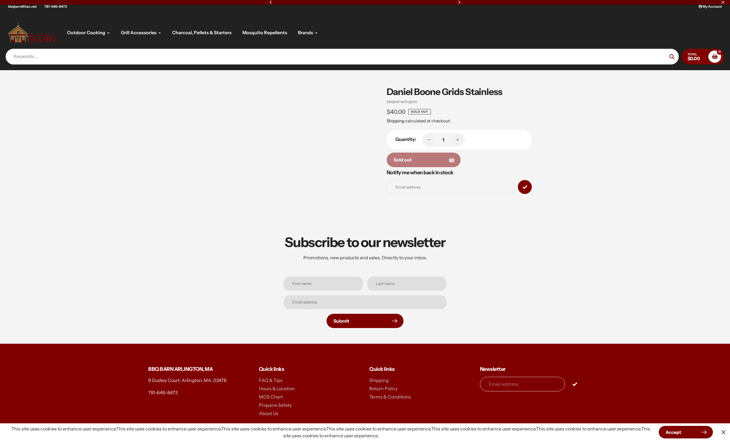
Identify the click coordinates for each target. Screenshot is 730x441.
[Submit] (575, 384)
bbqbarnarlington (402, 101)
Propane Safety (275, 405)
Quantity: (405, 139)
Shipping (395, 121)
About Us (268, 413)
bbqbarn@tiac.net (22, 6)
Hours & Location (277, 388)
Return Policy (383, 388)
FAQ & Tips (271, 380)
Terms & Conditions (390, 397)
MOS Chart (271, 397)
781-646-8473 (55, 6)
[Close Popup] (723, 432)
